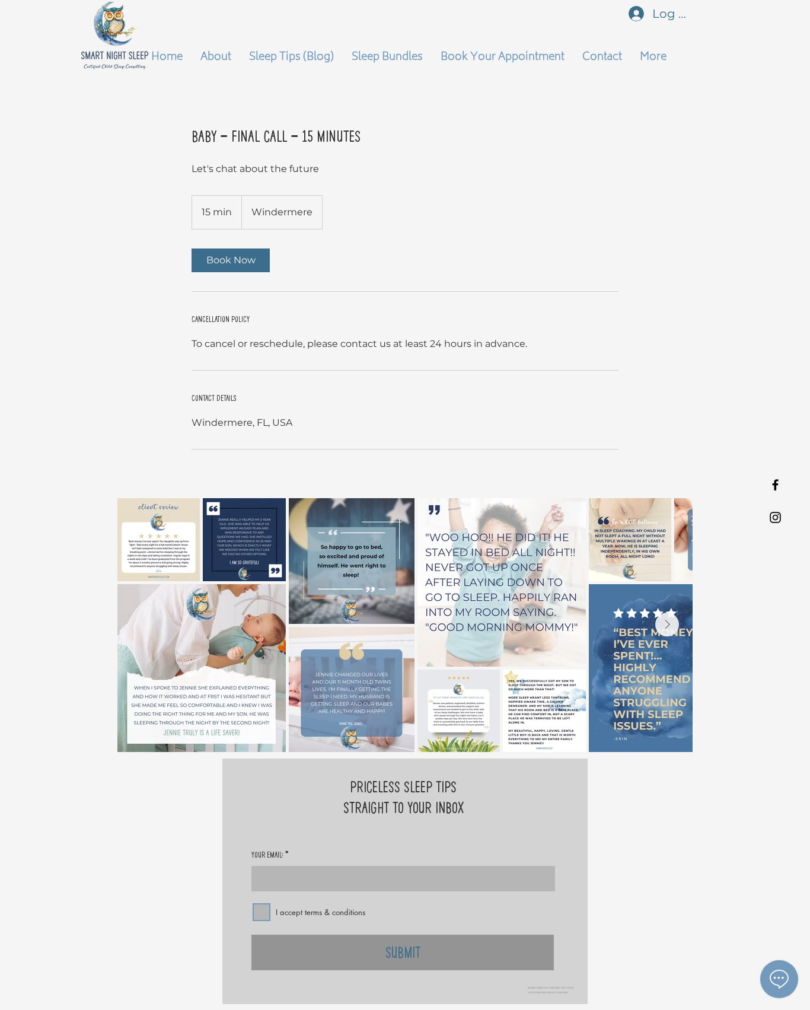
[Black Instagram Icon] (775, 517)
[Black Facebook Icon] (775, 484)
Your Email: (267, 854)
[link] (231, 260)
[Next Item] (667, 624)
